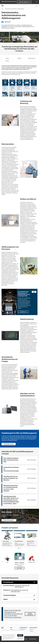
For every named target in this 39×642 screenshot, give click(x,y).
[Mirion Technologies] (6, 22)
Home (2, 8)
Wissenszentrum (22, 629)
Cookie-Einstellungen (32, 638)
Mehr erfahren (19, 568)
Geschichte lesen (23, 311)
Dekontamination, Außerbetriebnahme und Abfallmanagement (14, 8)
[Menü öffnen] (36, 6)
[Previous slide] (33, 292)
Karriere (11, 629)
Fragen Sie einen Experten (30, 614)
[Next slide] (35, 292)
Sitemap (25, 638)
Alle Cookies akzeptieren (20, 635)
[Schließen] (22, 632)
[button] (18, 548)
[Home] (2, 6)
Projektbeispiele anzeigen (9, 444)
